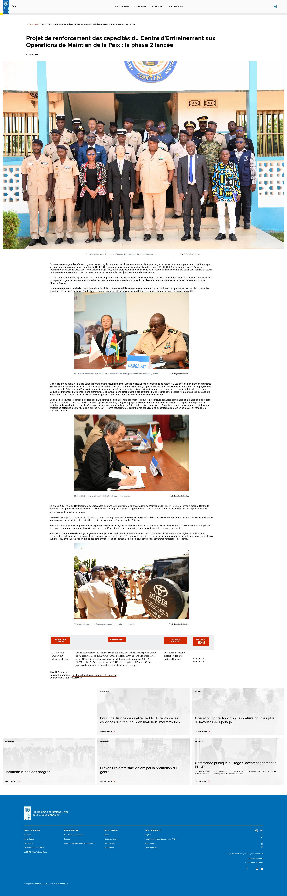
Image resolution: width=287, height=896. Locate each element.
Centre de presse (111, 839)
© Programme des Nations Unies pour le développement (46, 884)
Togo (14, 6)
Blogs (106, 835)
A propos (27, 835)
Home (29, 24)
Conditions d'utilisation (254, 862)
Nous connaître (122, 6)
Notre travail (140, 6)
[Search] (261, 839)
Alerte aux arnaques (255, 858)
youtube (262, 869)
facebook (247, 869)
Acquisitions (149, 843)
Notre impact (157, 6)
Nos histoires (109, 843)
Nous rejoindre (176, 6)
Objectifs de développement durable (78, 843)
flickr (257, 869)
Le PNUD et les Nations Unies (35, 852)
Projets (67, 839)
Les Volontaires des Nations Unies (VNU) (160, 839)
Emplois (148, 835)
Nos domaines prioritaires (74, 835)
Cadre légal (28, 843)
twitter (252, 869)
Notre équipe (29, 839)
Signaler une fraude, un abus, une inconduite (245, 853)
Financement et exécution (34, 848)
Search (280, 6)
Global (275, 6)
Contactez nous (151, 848)
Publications (109, 848)
